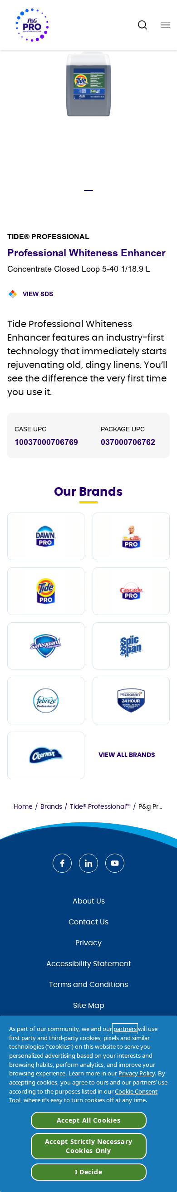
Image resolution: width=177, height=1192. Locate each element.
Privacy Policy (136, 1073)
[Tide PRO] (45, 591)
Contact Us (88, 922)
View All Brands (126, 755)
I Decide (89, 1172)
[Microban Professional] (131, 700)
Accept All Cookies (89, 1120)
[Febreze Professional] (45, 700)
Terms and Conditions (88, 984)
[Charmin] (45, 755)
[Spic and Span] (131, 646)
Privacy (88, 943)
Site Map (88, 1005)
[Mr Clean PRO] (131, 536)
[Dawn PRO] (45, 536)
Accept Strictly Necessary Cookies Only (89, 1146)
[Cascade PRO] (131, 591)
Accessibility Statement (88, 963)
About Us (89, 901)
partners (125, 1029)
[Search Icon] (143, 25)
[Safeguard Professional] (45, 646)
